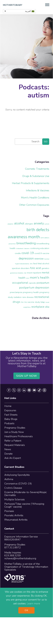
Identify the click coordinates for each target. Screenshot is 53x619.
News (7, 449)
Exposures (10, 410)
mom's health (39, 277)
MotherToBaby (12, 5)
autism (47, 224)
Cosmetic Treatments (37, 168)
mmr (27, 278)
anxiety (39, 223)
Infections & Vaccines (37, 190)
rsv (22, 302)
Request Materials (14, 445)
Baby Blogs (10, 419)
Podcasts (9, 423)
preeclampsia (16, 292)
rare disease (28, 297)
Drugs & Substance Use (35, 176)
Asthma (8, 479)
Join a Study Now (14, 432)
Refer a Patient (12, 440)
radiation (18, 297)
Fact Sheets (10, 414)
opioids (32, 283)
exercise (39, 258)
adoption (10, 224)
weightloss (27, 307)
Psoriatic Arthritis (13, 515)
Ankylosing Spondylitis (17, 475)
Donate (8, 453)
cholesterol (19, 248)
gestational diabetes (16, 273)
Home (7, 406)
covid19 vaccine (41, 253)
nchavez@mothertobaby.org (20, 558)
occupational (20, 283)
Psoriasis (9, 511)
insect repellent (34, 272)
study (37, 302)
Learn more (33, 603)
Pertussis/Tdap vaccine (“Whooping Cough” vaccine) (24, 505)
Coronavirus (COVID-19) (18, 483)
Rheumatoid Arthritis (15, 519)
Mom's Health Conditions (35, 197)
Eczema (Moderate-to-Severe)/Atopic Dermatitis (25, 494)
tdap (43, 302)
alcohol (19, 223)
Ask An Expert (12, 458)
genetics (45, 268)
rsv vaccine (29, 302)
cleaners (26, 248)
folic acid (35, 268)
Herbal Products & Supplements (30, 183)
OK (26, 610)
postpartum (43, 282)
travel (47, 302)
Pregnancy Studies (14, 427)
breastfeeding (26, 243)
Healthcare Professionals (18, 436)
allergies (29, 223)
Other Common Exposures (34, 205)
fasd (35, 263)
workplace (37, 307)
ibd (25, 273)
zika (47, 306)
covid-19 (28, 253)
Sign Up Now (26, 376)
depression (26, 258)
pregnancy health (31, 292)
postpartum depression (34, 287)
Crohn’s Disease (13, 488)
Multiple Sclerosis (14, 499)
